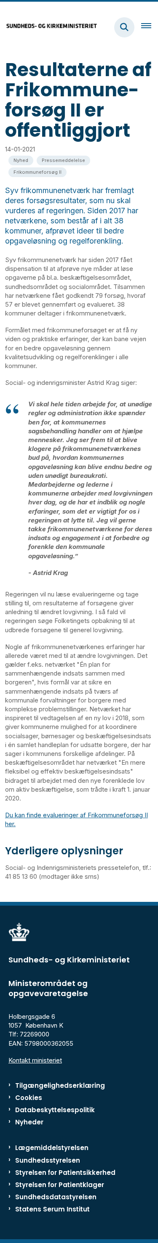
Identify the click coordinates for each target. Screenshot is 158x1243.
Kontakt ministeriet (35, 1060)
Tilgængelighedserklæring (60, 1085)
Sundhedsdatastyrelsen (55, 1197)
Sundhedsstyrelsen (47, 1160)
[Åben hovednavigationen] (149, 27)
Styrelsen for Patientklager (59, 1184)
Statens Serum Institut (52, 1209)
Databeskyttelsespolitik (55, 1109)
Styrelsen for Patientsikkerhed (65, 1172)
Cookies (28, 1097)
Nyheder (29, 1122)
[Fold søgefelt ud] (124, 27)
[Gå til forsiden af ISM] (49, 27)
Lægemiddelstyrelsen (51, 1147)
